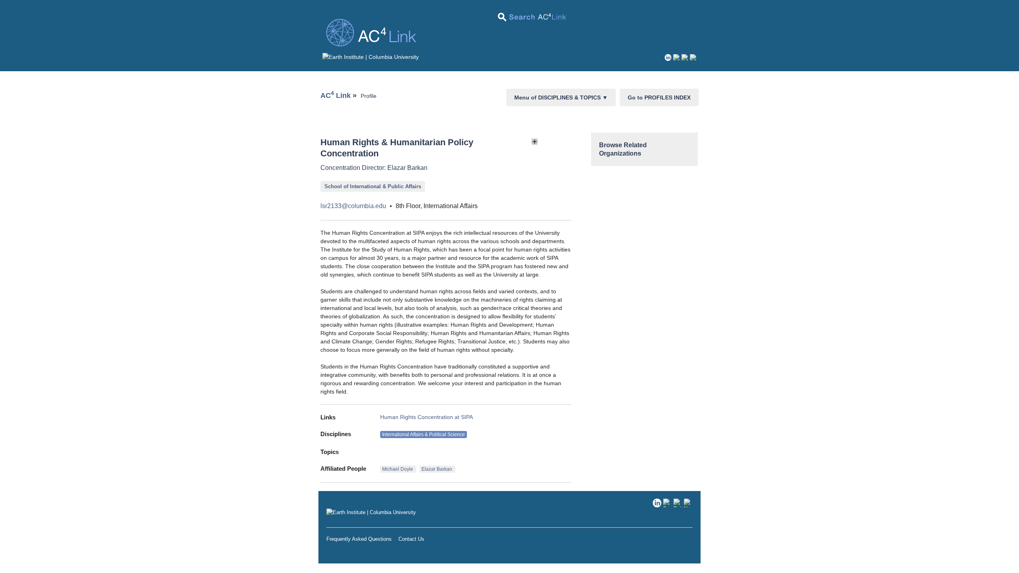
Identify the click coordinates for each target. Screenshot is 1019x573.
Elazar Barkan (437, 469)
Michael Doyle (398, 469)
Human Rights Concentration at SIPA (426, 417)
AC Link (335, 95)
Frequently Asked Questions (359, 539)
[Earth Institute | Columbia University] (370, 57)
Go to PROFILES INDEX (659, 97)
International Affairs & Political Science (423, 434)
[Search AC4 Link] (532, 20)
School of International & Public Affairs (372, 186)
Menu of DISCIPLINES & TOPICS (561, 97)
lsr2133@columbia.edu (353, 206)
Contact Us (411, 539)
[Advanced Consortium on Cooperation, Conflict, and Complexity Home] (509, 34)
